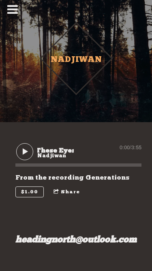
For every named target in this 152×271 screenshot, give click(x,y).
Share (70, 192)
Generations (107, 177)
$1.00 (29, 192)
